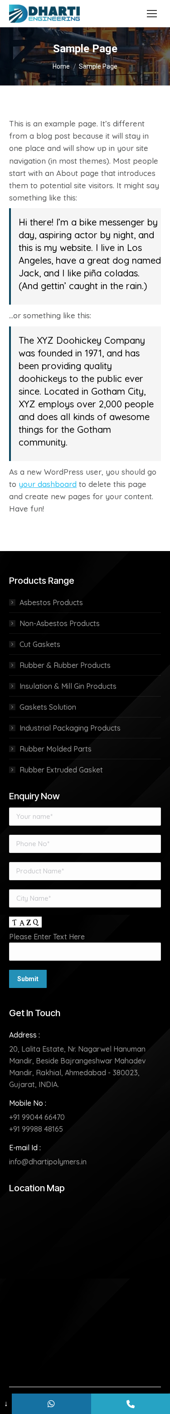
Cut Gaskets (39, 644)
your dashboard (48, 484)
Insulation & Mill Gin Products (68, 686)
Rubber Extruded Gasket (61, 769)
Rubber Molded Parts (55, 748)
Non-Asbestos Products (59, 623)
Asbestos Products (51, 602)
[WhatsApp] (51, 1404)
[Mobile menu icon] (152, 14)
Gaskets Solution (47, 707)
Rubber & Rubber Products (65, 665)
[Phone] (130, 1404)
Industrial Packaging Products (70, 727)
